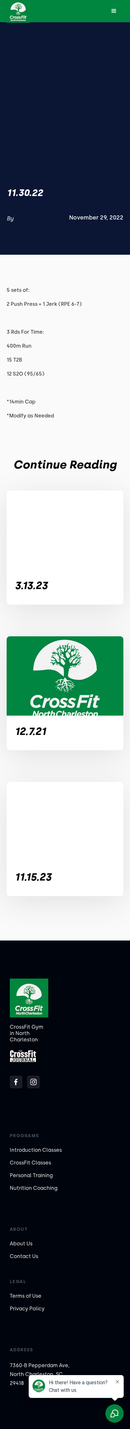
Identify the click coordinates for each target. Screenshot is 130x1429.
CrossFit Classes (30, 1163)
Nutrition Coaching (33, 1188)
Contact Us (24, 1256)
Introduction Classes (36, 1150)
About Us (21, 1244)
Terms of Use (25, 1296)
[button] (113, 11)
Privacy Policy (27, 1309)
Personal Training (31, 1175)
